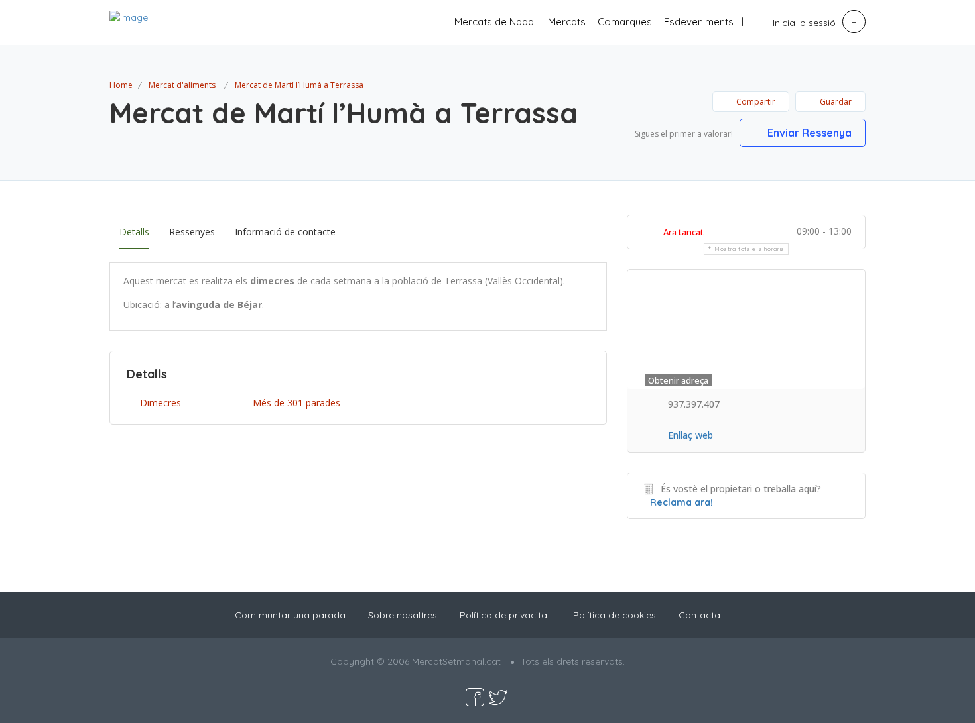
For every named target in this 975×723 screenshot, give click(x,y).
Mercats (567, 21)
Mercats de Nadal (495, 21)
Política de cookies (614, 615)
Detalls (134, 231)
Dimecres (160, 402)
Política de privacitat (505, 615)
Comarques (625, 21)
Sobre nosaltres (402, 615)
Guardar (835, 101)
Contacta (699, 615)
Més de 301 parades (296, 402)
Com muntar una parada (290, 615)
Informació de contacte (285, 231)
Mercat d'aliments (182, 85)
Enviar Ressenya (808, 132)
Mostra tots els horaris (749, 248)
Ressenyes (192, 231)
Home (121, 85)
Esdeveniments (699, 21)
